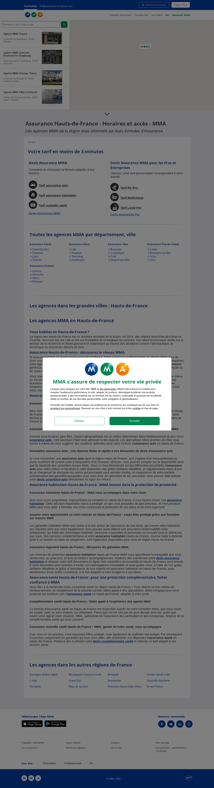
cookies (137, 408)
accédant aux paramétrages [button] (65, 408)
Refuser (79, 421)
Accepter (134, 421)
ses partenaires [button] (108, 388)
